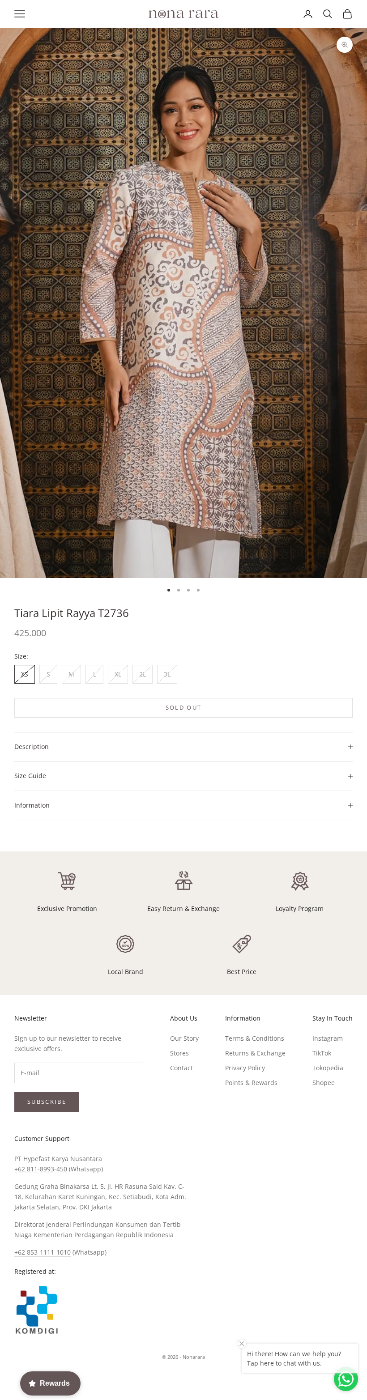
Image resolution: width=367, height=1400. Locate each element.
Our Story (184, 1038)
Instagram (327, 1038)
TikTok (321, 1053)
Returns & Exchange (255, 1053)
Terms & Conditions (254, 1038)
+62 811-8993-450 (40, 1169)
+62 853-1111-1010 (42, 1252)
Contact (181, 1068)
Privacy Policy (245, 1068)
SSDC (198, 1377)
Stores (179, 1053)
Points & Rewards (251, 1082)
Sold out (184, 707)
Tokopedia (327, 1068)
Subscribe (46, 1102)
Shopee (323, 1082)
